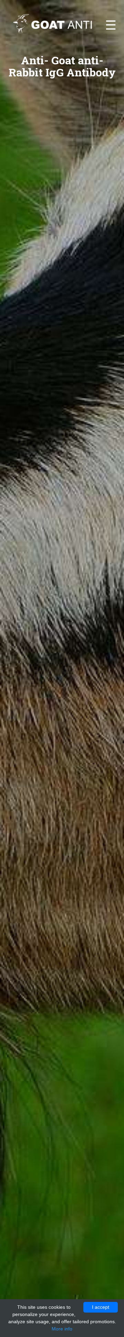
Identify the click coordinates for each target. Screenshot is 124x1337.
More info (62, 1328)
